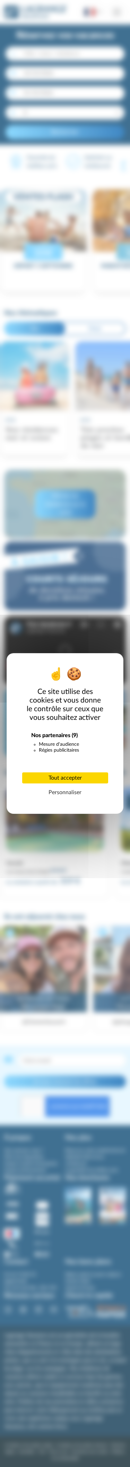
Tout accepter (65, 778)
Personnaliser (65, 792)
